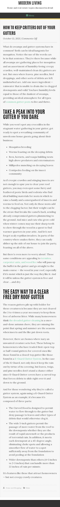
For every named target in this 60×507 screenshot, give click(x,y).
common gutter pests (18, 101)
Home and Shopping (13, 488)
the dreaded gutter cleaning (25, 320)
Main (28, 488)
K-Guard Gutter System (28, 358)
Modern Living (30, 3)
